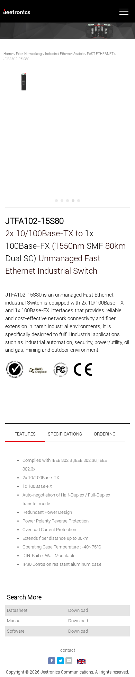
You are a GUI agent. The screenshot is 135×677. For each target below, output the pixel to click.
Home (8, 54)
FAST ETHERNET (100, 54)
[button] (56, 200)
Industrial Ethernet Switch (64, 54)
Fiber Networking (29, 54)
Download (78, 610)
